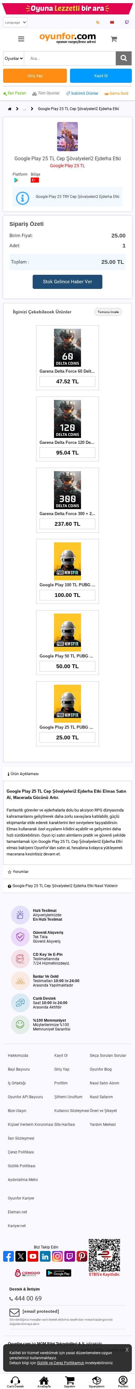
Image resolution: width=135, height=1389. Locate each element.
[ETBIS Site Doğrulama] (104, 1275)
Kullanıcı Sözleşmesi (71, 1111)
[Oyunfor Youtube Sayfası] (112, 22)
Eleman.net (17, 1212)
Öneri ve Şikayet (103, 1111)
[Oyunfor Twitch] (70, 1257)
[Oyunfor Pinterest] (83, 1257)
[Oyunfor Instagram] (58, 1257)
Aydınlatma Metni (23, 1180)
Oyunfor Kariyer (21, 1198)
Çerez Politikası (21, 1152)
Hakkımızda (18, 1055)
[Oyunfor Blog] (97, 22)
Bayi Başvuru (19, 1069)
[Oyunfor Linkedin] (46, 1257)
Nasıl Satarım (101, 1097)
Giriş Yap (61, 1069)
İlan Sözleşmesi (21, 1138)
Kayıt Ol (61, 1055)
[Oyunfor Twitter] (21, 1257)
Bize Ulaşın (17, 1111)
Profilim (61, 1083)
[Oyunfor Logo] (67, 38)
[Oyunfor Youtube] (34, 1257)
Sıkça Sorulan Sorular (108, 1055)
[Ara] (124, 58)
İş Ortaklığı (17, 1083)
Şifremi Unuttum (68, 1097)
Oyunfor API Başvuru (25, 1097)
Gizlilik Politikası (21, 1166)
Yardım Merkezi (103, 1124)
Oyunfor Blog (101, 1069)
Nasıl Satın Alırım (104, 1083)
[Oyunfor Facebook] (9, 1257)
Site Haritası (64, 1124)
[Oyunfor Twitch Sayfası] (127, 22)
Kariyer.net (17, 1226)
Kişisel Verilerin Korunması (30, 1124)
